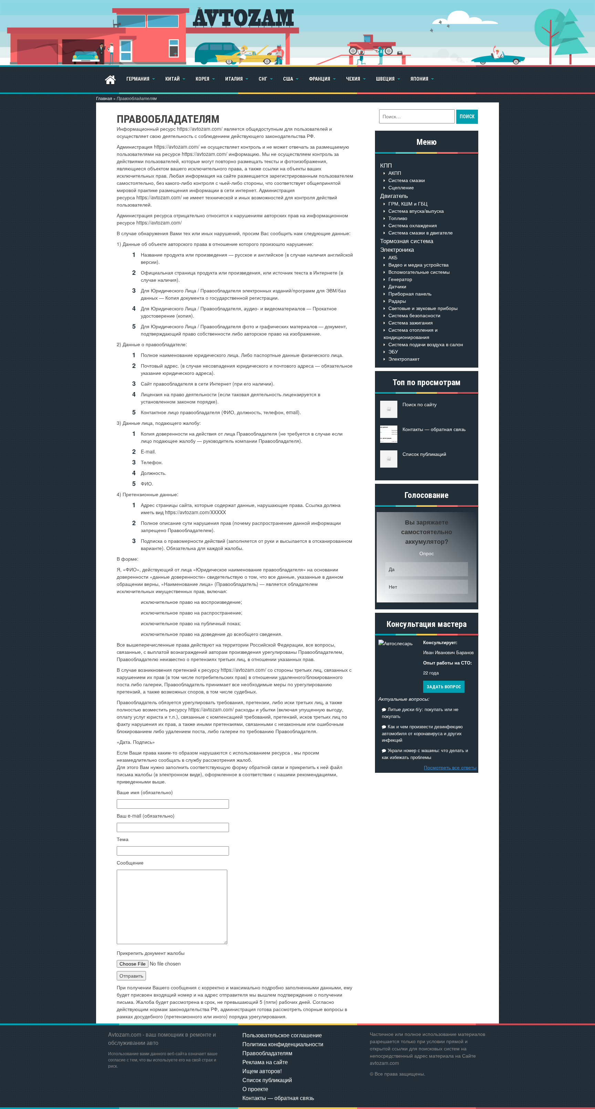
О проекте (255, 1089)
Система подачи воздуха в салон (425, 344)
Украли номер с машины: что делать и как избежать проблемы (425, 753)
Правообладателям (267, 1053)
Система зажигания (410, 322)
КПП (386, 165)
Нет (393, 586)
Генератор (400, 279)
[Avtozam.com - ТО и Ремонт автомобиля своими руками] (297, 32)
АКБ (392, 257)
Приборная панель (409, 293)
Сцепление (401, 187)
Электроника (397, 249)
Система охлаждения (412, 225)
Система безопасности (414, 315)
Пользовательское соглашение (282, 1035)
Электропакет (403, 358)
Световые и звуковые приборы (423, 307)
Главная (104, 98)
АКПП (394, 172)
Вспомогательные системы (419, 271)
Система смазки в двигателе (420, 232)
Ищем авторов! (262, 1071)
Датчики (397, 286)
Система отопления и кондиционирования (411, 333)
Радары (397, 300)
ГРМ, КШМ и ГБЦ (407, 203)
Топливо (397, 217)
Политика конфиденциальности (282, 1044)
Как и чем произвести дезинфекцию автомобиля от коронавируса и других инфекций (422, 733)
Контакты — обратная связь (434, 429)
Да (392, 569)
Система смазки (406, 180)
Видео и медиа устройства (418, 264)
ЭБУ (393, 351)
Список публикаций (424, 453)
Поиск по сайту (420, 404)
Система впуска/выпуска (416, 210)
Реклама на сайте (265, 1062)
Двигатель (394, 195)
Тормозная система (406, 240)
